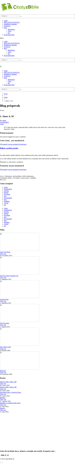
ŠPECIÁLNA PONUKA (12, 22)
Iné (9, 33)
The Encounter (4, 323)
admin (4, 120)
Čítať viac (3, 254)
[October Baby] (19, 298)
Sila (5, 196)
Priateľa (2, 408)
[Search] (21, 16)
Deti (5, 199)
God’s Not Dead (5, 252)
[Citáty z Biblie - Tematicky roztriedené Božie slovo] (19, 10)
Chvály (6, 203)
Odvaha (6, 191)
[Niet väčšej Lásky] (19, 345)
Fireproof (3, 371)
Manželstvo (11, 29)
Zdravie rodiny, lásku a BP (8, 382)
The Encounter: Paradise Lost (9, 276)
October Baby (4, 299)
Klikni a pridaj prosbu (9, 148)
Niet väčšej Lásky (5, 347)
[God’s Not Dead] (19, 250)
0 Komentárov (4, 122)
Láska (6, 97)
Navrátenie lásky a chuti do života (10, 392)
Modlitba (6, 201)
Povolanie (7, 194)
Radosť (6, 192)
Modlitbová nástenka (10, 24)
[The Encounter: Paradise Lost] (19, 274)
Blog (5, 28)
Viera (9, 31)
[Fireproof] (19, 369)
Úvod (5, 94)
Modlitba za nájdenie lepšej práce (10, 403)
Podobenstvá (8, 189)
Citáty (6, 20)
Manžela (2, 398)
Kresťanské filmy (9, 35)
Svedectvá (7, 26)
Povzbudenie (8, 198)
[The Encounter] (19, 321)
